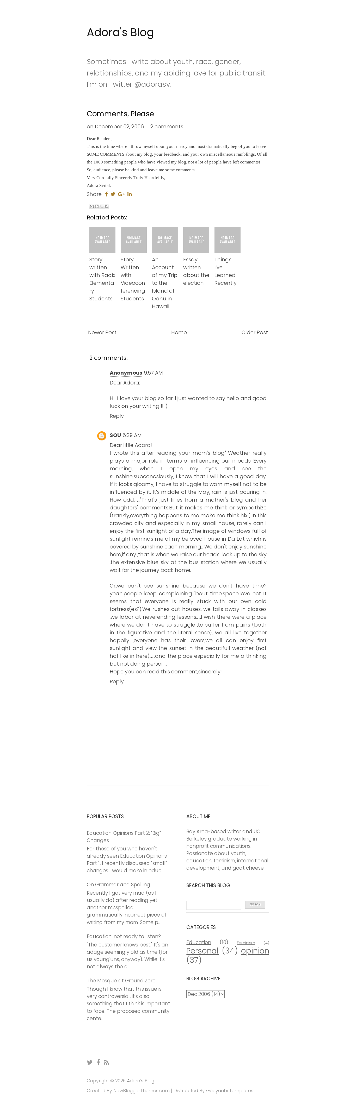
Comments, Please (120, 114)
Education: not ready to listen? (124, 936)
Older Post (255, 332)
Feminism (246, 942)
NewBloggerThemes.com (141, 1091)
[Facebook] (98, 1062)
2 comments (166, 126)
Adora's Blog (120, 32)
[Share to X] (101, 206)
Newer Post (102, 332)
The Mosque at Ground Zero (121, 980)
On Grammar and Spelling (118, 884)
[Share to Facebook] (106, 206)
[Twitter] (90, 1062)
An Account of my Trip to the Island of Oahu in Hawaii (164, 283)
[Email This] (91, 206)
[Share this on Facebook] (106, 194)
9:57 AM (153, 372)
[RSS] (106, 1062)
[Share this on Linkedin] (129, 194)
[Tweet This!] (113, 194)
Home (179, 332)
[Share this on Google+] (121, 194)
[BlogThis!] (96, 206)
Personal (202, 950)
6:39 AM (132, 435)
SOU (115, 435)
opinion (255, 950)
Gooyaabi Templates (229, 1091)
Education (198, 942)
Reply (117, 416)
